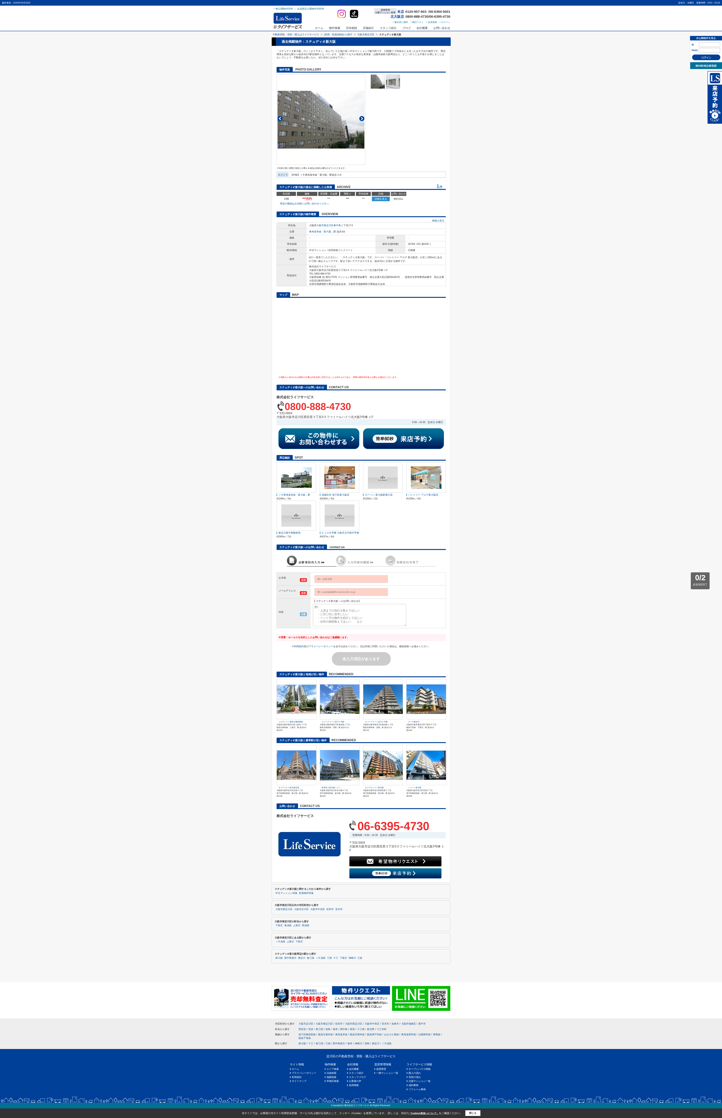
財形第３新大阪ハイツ (331, 788)
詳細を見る (381, 198)
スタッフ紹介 (388, 28)
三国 (329, 958)
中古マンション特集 (286, 893)
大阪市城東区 (408, 1023)
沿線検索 (331, 1073)
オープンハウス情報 (420, 1069)
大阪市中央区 (317, 909)
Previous (280, 118)
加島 (327, 1029)
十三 (335, 958)
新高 (352, 1029)
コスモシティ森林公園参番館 (290, 722)
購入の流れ (415, 1073)
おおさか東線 (391, 1034)
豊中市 (422, 1023)
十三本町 (382, 1029)
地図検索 (331, 1077)
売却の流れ (415, 1077)
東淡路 (288, 925)
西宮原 (302, 1029)
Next (361, 118)
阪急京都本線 (357, 1034)
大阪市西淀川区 (284, 909)
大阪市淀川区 (301, 909)
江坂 (359, 958)
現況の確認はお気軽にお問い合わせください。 (305, 203)
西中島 (343, 1029)
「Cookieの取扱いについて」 (424, 1113)
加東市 (395, 1023)
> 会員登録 (431, 22)
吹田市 (330, 909)
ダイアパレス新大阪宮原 (288, 788)
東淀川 (301, 958)
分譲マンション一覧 (420, 1081)
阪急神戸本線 (374, 1034)
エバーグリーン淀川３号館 (333, 722)
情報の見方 (438, 220)
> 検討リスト (417, 22)
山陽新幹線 (424, 1034)
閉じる (472, 1113)
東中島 (337, 225)
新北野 (370, 1029)
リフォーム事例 (417, 1089)
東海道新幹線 (408, 1034)
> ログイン (444, 22)
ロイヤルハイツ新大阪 (374, 788)
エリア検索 (333, 1069)
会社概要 (422, 28)
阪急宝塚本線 (325, 1034)
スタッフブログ (357, 1077)
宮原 (310, 1029)
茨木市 (339, 909)
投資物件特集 (306, 893)
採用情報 (354, 1085)
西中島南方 (290, 958)
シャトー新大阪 (414, 788)
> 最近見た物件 (400, 22)
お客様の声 (355, 1081)
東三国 (310, 958)
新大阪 (327, 231)
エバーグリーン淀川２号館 (376, 722)
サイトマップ (299, 1081)
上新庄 (296, 925)
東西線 (436, 1034)
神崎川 (352, 958)
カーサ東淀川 (413, 722)
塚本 (335, 1029)
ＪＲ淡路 (280, 941)
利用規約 (299, 646)
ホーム (319, 28)
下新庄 (279, 925)
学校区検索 (333, 1081)
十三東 (361, 1029)
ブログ (406, 28)
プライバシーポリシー (321, 646)
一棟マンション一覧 (387, 1073)
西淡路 (305, 925)
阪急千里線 (305, 1038)
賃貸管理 (381, 1069)
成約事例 (413, 1085)
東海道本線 (315, 231)
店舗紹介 (368, 28)
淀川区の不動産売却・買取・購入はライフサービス (361, 1056)
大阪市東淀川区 (325, 225)
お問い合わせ (441, 28)
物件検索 (334, 28)
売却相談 (351, 28)
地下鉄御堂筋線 (307, 1034)
